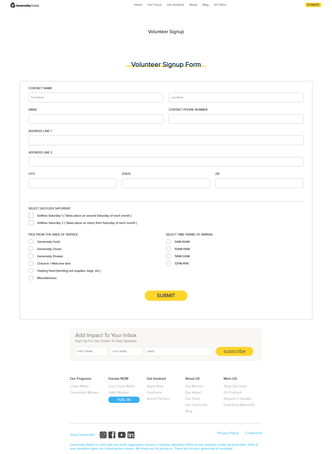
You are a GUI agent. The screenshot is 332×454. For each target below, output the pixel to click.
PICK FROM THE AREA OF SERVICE (53, 234)
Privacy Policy (227, 433)
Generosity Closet (49, 249)
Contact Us (253, 433)
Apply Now (155, 386)
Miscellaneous (47, 278)
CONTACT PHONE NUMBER (188, 109)
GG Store (220, 5)
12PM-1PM (181, 263)
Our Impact (193, 392)
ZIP (217, 174)
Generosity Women (84, 392)
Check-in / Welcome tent (53, 263)
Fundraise (154, 392)
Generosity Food (48, 242)
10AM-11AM (182, 249)
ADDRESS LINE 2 (40, 152)
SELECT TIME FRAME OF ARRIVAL (189, 234)
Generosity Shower (50, 256)
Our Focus (154, 5)
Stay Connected (82, 435)
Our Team (192, 399)
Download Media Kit (239, 405)
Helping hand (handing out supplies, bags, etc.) (68, 271)
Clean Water (79, 386)
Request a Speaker (238, 399)
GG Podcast (233, 392)
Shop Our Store (235, 386)
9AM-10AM (182, 242)
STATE (126, 174)
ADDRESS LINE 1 (40, 131)
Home (138, 5)
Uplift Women (118, 392)
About (193, 5)
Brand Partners (158, 399)
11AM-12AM (182, 256)
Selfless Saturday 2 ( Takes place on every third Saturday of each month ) (87, 223)
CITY (32, 174)
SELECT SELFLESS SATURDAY (50, 208)
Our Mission (194, 386)
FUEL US (124, 400)
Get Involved (175, 5)
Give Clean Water (121, 386)
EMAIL (33, 109)
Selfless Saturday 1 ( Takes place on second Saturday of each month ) (84, 215)
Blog (205, 5)
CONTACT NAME (40, 88)
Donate (313, 5)
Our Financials (196, 405)
